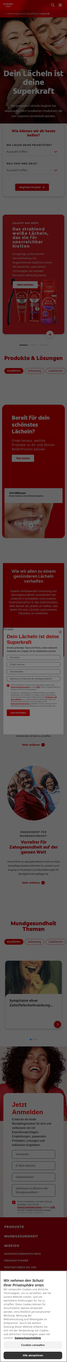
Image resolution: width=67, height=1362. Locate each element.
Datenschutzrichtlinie (28, 1338)
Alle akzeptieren (33, 1355)
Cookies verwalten (33, 1345)
